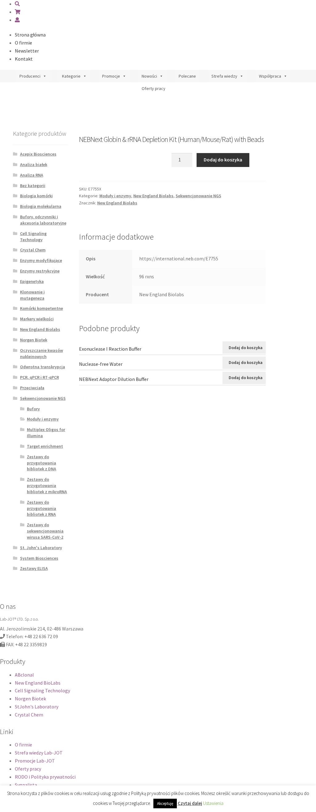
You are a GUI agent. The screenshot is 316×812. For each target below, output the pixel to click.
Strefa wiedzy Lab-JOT (39, 753)
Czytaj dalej (190, 803)
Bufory (33, 409)
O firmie (23, 43)
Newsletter (27, 51)
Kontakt (24, 59)
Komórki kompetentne (41, 308)
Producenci (29, 76)
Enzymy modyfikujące (41, 260)
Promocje (111, 76)
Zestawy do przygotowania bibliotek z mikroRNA (47, 485)
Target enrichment (45, 446)
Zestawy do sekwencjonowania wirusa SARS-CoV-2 (45, 531)
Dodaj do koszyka (223, 159)
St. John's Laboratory (41, 547)
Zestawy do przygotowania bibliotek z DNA (41, 463)
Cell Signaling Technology (33, 236)
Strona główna (30, 35)
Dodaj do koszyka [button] (246, 347)
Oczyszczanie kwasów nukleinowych (41, 353)
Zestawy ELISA (34, 568)
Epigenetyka (32, 281)
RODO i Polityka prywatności (45, 777)
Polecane (187, 76)
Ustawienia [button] (213, 803)
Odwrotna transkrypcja (42, 367)
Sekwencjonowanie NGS (198, 196)
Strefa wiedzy (224, 76)
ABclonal (24, 675)
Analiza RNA (31, 175)
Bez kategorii (32, 185)
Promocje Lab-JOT (35, 761)
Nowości (149, 76)
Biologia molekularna (40, 206)
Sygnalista (26, 785)
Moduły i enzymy (115, 196)
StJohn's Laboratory (36, 706)
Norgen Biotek (33, 340)
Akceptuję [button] (165, 803)
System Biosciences (39, 558)
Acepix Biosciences (38, 154)
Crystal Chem (33, 250)
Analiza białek (33, 164)
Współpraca (270, 76)
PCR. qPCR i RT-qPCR (39, 377)
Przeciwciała (32, 388)
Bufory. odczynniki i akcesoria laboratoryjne (43, 220)
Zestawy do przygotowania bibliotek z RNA (41, 508)
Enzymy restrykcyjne (40, 271)
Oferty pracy (153, 88)
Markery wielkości (37, 319)
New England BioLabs (37, 683)
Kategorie (71, 76)
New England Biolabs (153, 196)
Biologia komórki (36, 196)
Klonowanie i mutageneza (32, 295)
